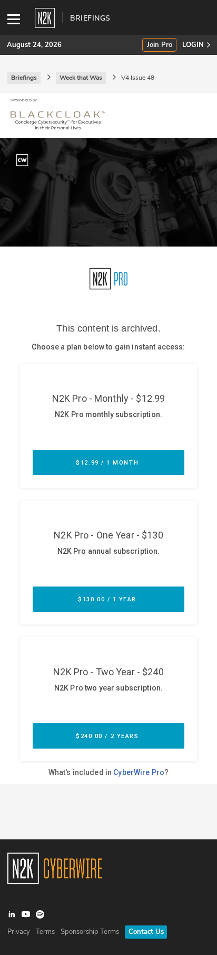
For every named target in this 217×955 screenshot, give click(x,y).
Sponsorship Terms (90, 932)
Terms (45, 932)
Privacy (18, 932)
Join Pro (159, 45)
